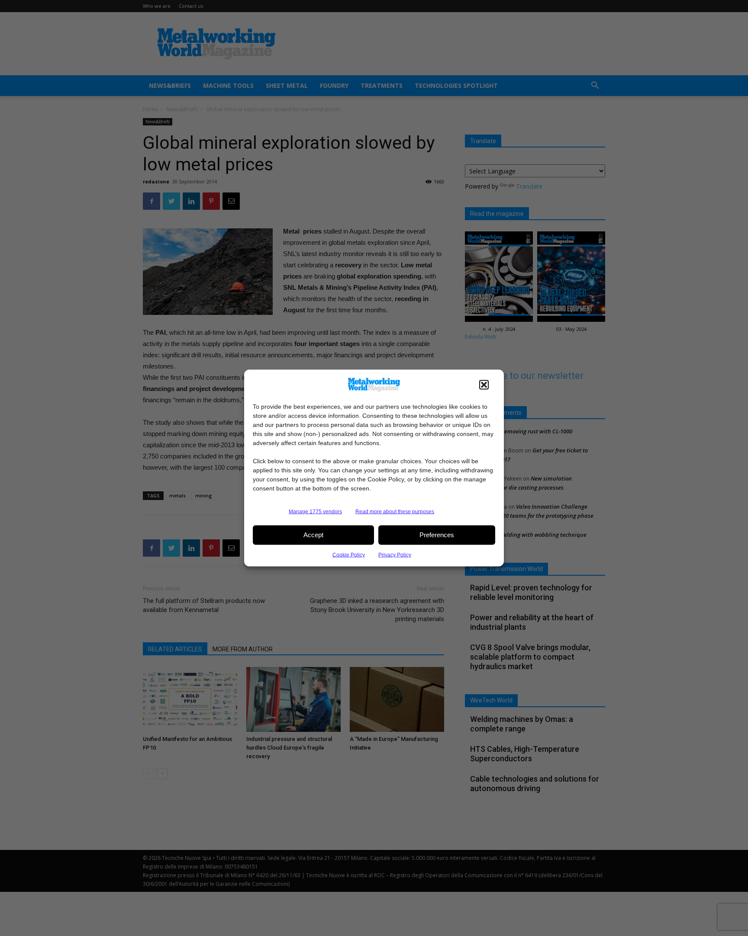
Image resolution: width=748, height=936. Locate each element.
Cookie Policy (348, 554)
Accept (313, 535)
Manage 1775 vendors (315, 511)
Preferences (436, 535)
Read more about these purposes (394, 511)
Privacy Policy (394, 554)
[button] (484, 384)
